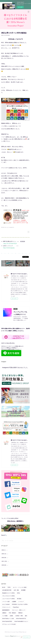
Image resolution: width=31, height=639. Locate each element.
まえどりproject (6, 604)
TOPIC (9, 587)
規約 (26, 615)
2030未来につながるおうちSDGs (19, 604)
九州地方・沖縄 (19, 615)
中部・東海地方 (12, 612)
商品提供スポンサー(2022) (8, 593)
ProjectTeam (16, 607)
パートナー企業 (5, 601)
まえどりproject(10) (10, 227)
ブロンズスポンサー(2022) (8, 595)
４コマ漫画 (4, 615)
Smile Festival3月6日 (7, 621)
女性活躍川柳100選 (6, 590)
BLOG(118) (3, 227)
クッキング (21, 601)
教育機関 (23, 590)
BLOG (3, 587)
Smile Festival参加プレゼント (21, 621)
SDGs (18, 593)
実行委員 (19, 598)
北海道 (11, 615)
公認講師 (14, 601)
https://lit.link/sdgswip (9, 248)
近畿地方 (4, 612)
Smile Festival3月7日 (21, 618)
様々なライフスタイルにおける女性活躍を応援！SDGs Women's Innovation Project (15, 20)
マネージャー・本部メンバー (18, 610)
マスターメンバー (6, 607)
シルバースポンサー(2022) (8, 598)
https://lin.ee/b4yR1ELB (10, 243)
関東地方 (20, 612)
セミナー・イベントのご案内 (19, 587)
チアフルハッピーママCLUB (8, 624)
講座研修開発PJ (6, 610)
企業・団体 (16, 590)
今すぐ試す (20, 7)
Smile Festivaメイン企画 (8, 618)
